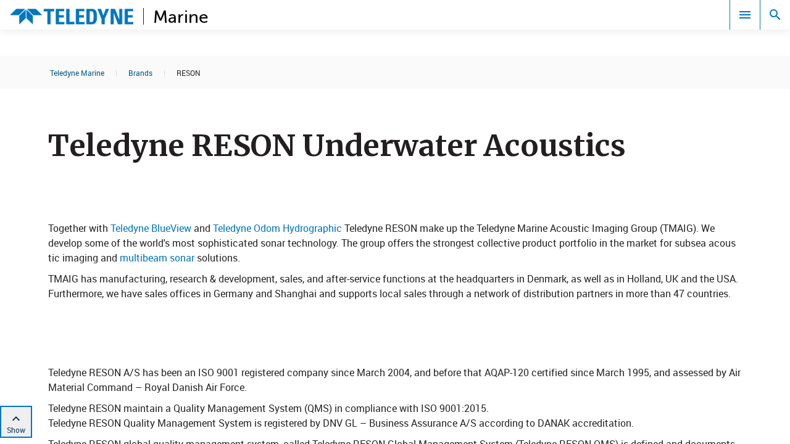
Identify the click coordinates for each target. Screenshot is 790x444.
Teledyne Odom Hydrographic (277, 228)
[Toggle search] (775, 15)
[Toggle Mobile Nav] (745, 15)
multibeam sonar (155, 258)
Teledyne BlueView (152, 228)
